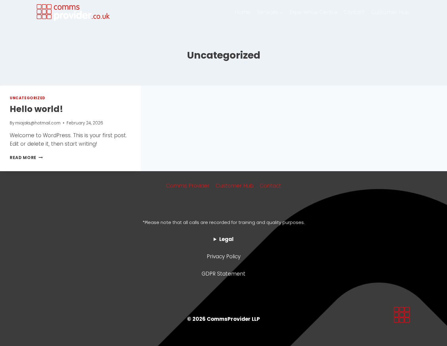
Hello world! (36, 109)
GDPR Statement (223, 273)
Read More (26, 158)
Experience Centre (313, 12)
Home (243, 12)
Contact (354, 12)
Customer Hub (390, 12)
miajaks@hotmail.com (38, 123)
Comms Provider (188, 185)
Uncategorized (27, 98)
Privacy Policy (224, 256)
